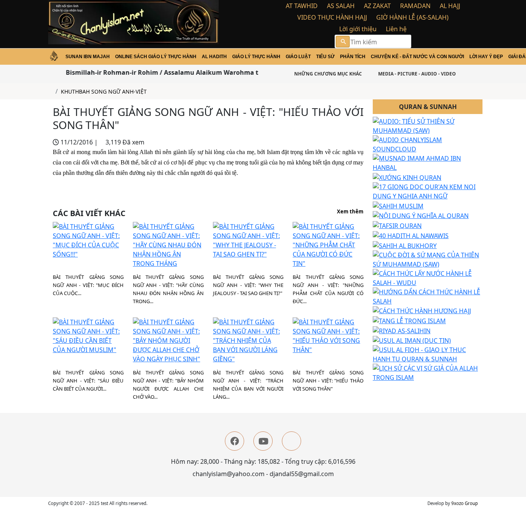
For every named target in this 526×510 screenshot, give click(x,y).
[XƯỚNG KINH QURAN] (407, 177)
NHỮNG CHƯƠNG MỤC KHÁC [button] (327, 73)
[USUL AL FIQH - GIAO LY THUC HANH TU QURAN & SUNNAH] (427, 354)
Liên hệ (396, 29)
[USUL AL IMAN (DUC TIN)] (412, 340)
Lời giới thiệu (358, 29)
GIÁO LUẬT (298, 56)
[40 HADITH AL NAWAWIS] (411, 235)
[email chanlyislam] (291, 441)
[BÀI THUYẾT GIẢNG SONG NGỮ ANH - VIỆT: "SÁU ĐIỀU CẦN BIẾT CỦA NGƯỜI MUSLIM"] (88, 335)
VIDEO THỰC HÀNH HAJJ (332, 17)
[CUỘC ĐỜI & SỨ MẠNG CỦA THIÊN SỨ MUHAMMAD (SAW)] (427, 259)
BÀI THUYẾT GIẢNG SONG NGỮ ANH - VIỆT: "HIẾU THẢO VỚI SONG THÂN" (328, 380)
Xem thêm (350, 212)
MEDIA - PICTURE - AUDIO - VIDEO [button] (416, 73)
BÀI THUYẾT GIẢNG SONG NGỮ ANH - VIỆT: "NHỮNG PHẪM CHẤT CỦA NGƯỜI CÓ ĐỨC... (328, 289)
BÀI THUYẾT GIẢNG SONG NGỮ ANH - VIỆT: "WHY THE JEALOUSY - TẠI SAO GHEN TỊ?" (248, 285)
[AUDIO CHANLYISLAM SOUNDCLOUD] (427, 144)
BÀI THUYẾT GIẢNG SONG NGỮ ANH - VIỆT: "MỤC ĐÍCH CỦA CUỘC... (88, 285)
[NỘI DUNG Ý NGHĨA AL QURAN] (421, 215)
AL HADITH (214, 56)
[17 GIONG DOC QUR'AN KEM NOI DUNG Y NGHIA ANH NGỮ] (427, 190)
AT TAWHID (302, 6)
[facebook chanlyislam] (234, 441)
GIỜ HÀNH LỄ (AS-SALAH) (412, 17)
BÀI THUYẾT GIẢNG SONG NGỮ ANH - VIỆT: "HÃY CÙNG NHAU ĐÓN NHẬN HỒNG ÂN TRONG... (168, 289)
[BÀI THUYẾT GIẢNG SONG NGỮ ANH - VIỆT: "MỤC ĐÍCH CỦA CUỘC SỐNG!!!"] (88, 240)
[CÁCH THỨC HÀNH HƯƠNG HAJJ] (422, 310)
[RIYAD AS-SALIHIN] (402, 330)
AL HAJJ (450, 6)
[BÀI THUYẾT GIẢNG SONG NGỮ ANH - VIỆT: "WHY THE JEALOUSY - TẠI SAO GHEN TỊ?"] (248, 240)
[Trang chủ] (50, 91)
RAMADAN (415, 6)
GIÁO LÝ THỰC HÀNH (256, 56)
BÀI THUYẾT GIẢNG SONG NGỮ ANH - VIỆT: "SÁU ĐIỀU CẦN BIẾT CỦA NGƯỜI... (88, 380)
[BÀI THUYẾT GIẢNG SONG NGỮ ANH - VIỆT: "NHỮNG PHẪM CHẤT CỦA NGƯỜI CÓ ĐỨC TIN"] (328, 244)
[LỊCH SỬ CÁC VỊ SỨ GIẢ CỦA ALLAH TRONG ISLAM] (427, 372)
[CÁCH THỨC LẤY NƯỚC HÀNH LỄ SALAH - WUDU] (427, 277)
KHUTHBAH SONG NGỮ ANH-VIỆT (104, 91)
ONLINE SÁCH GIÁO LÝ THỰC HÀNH (155, 56)
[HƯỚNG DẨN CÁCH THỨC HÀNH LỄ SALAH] (427, 296)
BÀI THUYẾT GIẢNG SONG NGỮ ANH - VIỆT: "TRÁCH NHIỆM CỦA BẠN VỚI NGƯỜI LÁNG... (248, 384)
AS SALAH (341, 6)
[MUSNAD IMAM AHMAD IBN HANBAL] (427, 162)
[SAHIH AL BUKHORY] (405, 245)
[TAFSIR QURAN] (397, 225)
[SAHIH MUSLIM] (398, 205)
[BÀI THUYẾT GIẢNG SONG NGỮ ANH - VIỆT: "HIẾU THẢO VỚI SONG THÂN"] (328, 335)
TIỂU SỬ (325, 56)
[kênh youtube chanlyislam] (263, 441)
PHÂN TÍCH (352, 56)
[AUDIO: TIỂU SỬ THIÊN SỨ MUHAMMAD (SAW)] (427, 125)
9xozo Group (464, 503)
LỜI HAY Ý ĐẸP (486, 56)
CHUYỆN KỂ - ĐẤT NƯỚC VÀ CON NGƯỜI (417, 56)
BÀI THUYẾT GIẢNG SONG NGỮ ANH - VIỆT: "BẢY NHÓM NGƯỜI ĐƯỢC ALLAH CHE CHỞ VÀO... (168, 384)
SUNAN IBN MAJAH (87, 56)
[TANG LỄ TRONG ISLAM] (409, 320)
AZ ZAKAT (377, 6)
